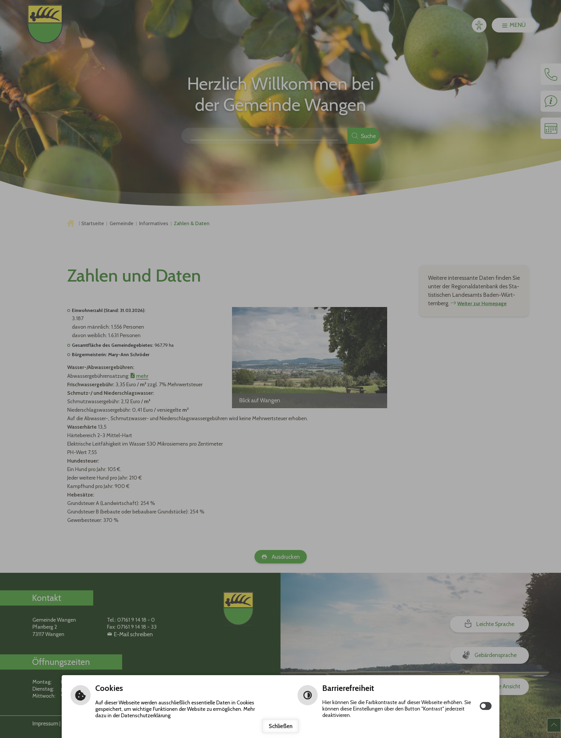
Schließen (280, 726)
